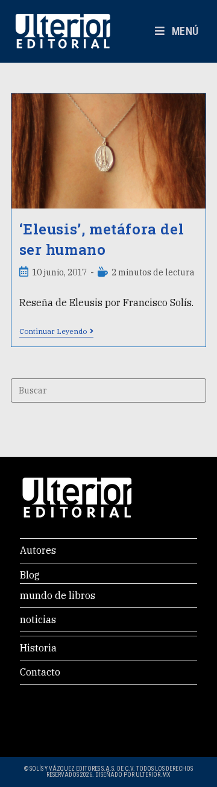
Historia (38, 648)
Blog (30, 575)
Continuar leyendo (56, 331)
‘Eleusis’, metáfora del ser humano (101, 239)
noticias (38, 619)
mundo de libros (57, 595)
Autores (38, 550)
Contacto (40, 672)
